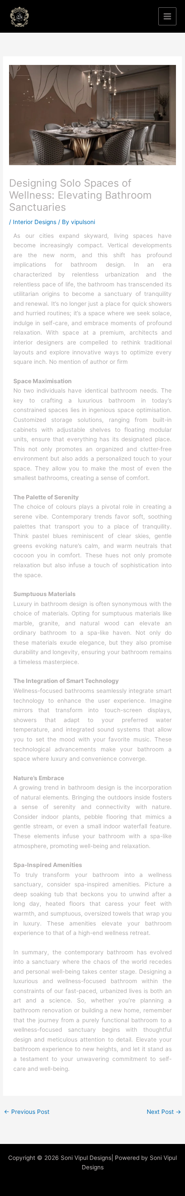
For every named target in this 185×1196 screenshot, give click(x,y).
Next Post (164, 1111)
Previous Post (26, 1111)
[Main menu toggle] (167, 16)
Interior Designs (34, 221)
